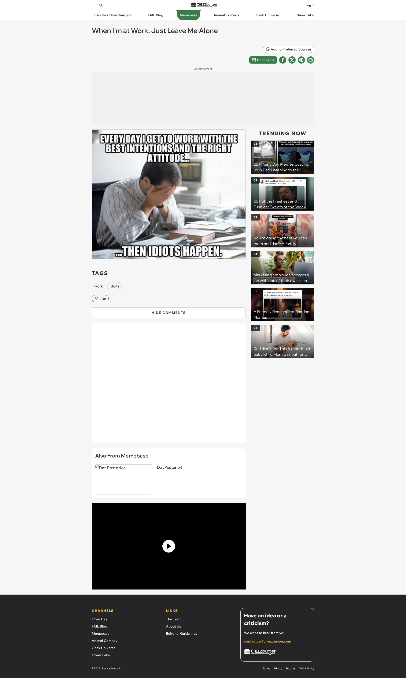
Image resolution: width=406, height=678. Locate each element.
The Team (173, 619)
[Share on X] (292, 60)
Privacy (277, 668)
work (98, 286)
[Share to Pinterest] (301, 60)
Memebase (100, 633)
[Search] (101, 5)
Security (290, 668)
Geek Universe (103, 648)
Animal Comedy (104, 641)
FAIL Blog (99, 626)
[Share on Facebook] (282, 60)
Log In (310, 5)
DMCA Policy (306, 668)
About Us (173, 626)
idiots (114, 286)
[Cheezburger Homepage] (204, 5)
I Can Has (99, 619)
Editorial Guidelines (181, 633)
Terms (266, 668)
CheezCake (101, 655)
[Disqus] (168, 385)
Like (103, 299)
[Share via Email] (310, 60)
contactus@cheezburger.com (267, 641)
